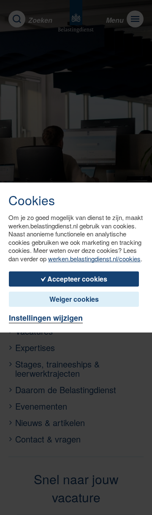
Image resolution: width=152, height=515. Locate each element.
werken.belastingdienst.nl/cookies (94, 259)
